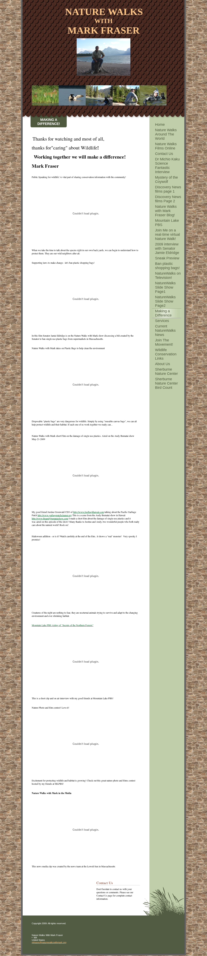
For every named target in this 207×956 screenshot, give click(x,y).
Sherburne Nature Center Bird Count (166, 383)
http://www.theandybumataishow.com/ (50, 518)
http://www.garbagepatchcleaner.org (55, 515)
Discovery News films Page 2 (168, 199)
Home (160, 125)
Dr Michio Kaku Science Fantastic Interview (167, 165)
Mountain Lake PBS (167, 222)
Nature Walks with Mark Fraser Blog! (166, 211)
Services (162, 321)
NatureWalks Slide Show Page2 (165, 301)
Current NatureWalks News (165, 330)
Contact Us (164, 154)
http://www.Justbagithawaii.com (88, 512)
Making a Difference (163, 313)
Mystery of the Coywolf (166, 179)
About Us (162, 364)
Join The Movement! (164, 342)
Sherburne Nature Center (166, 371)
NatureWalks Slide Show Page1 (165, 287)
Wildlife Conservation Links (165, 354)
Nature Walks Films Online (166, 146)
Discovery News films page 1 (168, 189)
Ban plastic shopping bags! (167, 266)
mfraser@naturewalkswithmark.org (49, 942)
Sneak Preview (167, 258)
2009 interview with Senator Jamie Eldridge (167, 248)
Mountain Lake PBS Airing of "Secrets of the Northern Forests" (62, 625)
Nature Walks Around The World (166, 134)
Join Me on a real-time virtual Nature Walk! (167, 234)
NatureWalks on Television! (168, 275)
